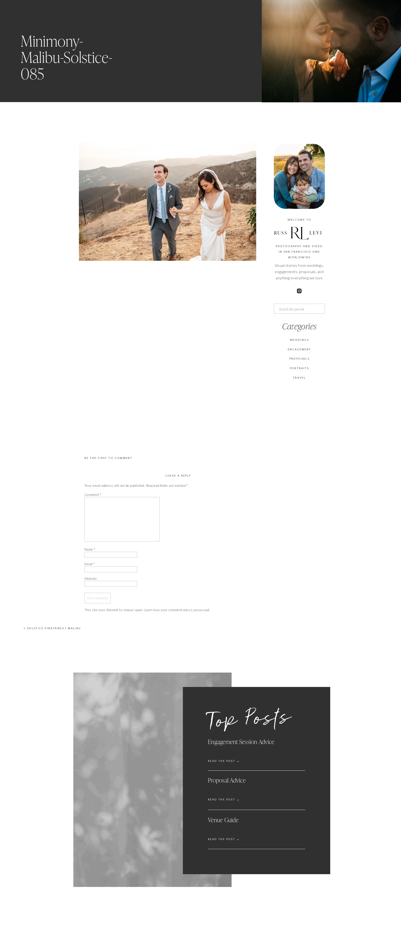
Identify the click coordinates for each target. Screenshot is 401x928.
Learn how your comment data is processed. (177, 610)
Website (90, 578)
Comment (92, 494)
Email (89, 564)
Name (89, 549)
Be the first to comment (108, 458)
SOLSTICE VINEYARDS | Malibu (54, 628)
